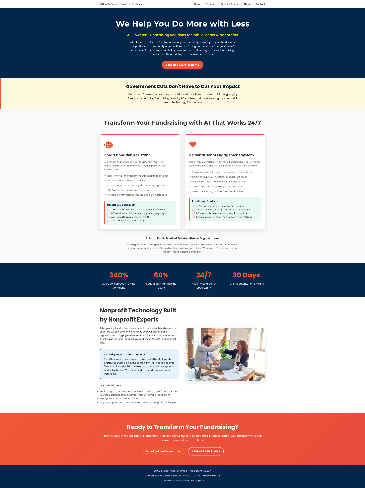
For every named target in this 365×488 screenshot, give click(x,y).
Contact (260, 4)
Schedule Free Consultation (164, 451)
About (247, 4)
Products (211, 4)
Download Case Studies (206, 451)
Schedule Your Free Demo (182, 65)
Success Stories (230, 4)
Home (197, 4)
